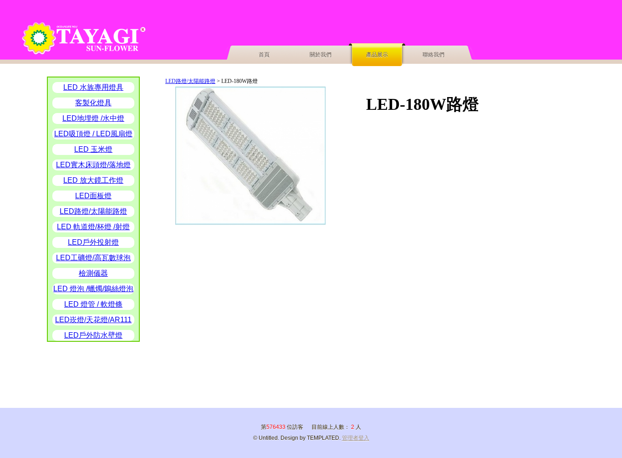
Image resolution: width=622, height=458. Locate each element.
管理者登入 (355, 438)
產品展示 (377, 54)
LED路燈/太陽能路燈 (190, 81)
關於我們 (320, 54)
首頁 (264, 54)
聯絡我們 (433, 54)
